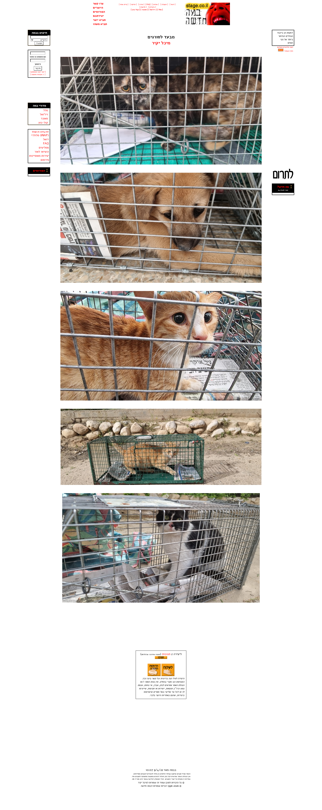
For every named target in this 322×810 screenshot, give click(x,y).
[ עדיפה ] (133, 4)
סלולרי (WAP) (40, 135)
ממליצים (44, 147)
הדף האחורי (288, 51)
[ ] (135, 9)
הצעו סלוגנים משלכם (285, 47)
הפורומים (99, 12)
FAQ (46, 143)
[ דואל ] (172, 4)
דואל (46, 139)
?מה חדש (283, 187)
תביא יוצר (99, 20)
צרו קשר (98, 3)
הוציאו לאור (41, 152)
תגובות (166, 654)
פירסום (45, 160)
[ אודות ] (155, 4)
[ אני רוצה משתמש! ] (38, 72)
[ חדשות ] (143, 7)
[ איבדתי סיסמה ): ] (37, 74)
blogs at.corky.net (40, 131)
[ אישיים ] (152, 7)
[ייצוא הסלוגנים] (281, 51)
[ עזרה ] (141, 4)
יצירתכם (98, 16)
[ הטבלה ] (164, 4)
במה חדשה (146, 786)
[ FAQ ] (148, 4)
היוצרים (98, 8)
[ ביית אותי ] (123, 4)
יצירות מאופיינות (39, 156)
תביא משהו (100, 24)
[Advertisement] (39, 90)
